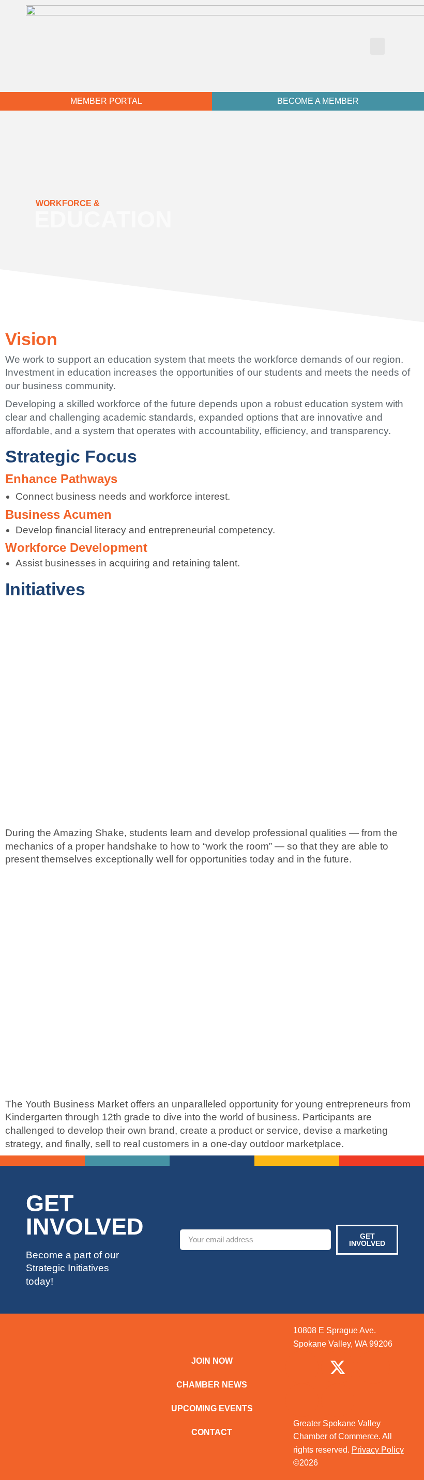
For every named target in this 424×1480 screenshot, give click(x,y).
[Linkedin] (302, 1400)
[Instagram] (373, 1367)
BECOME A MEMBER (318, 101)
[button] (377, 46)
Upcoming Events (212, 1408)
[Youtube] (337, 1400)
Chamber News (211, 1384)
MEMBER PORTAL (106, 101)
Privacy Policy (378, 1449)
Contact (211, 1432)
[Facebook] (302, 1367)
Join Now (212, 1360)
